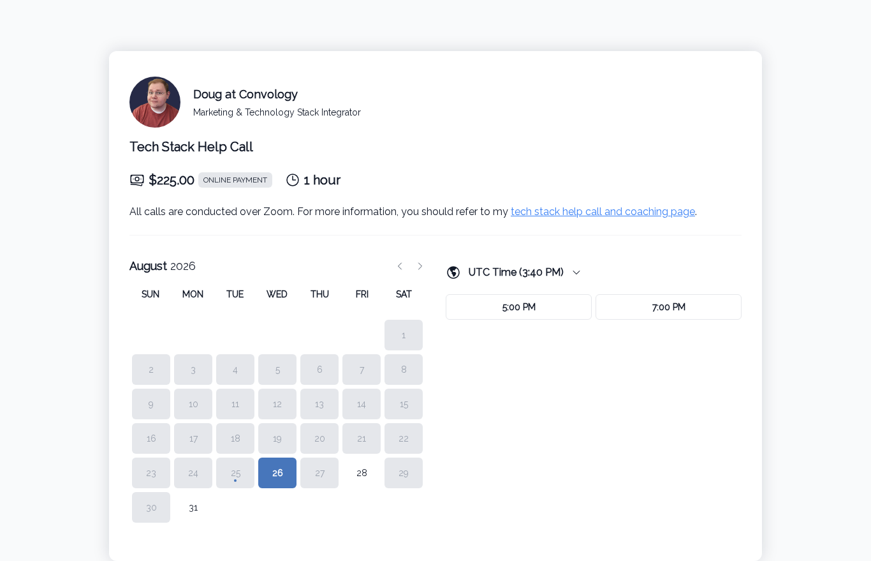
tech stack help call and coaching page (603, 212)
